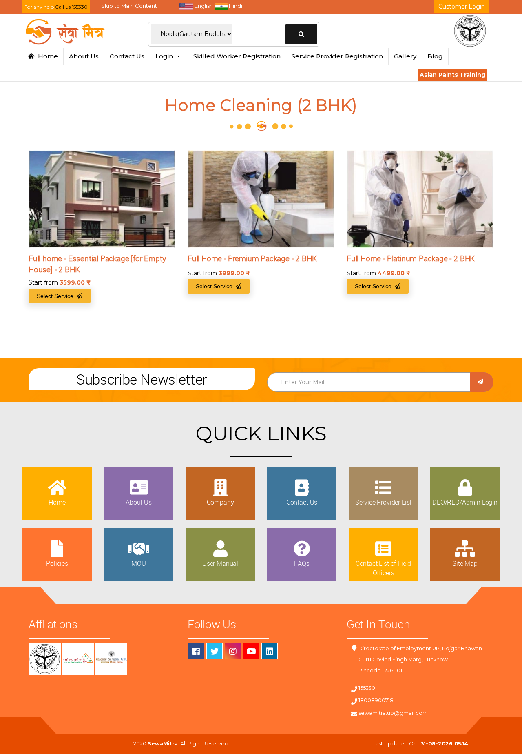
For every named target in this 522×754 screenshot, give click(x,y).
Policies (57, 563)
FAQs (301, 563)
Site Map (465, 563)
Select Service (57, 296)
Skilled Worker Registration (237, 56)
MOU (138, 563)
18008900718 (376, 700)
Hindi (235, 5)
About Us (84, 56)
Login (165, 56)
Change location (301, 34)
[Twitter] (214, 651)
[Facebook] (196, 651)
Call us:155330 (71, 7)
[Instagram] (233, 651)
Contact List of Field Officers (383, 568)
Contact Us (127, 56)
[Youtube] (251, 651)
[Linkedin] (269, 651)
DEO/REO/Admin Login (465, 502)
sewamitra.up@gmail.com (393, 713)
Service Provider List (383, 502)
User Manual (220, 563)
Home (46, 56)
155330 (366, 688)
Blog (435, 56)
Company (220, 502)
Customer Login (461, 6)
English (203, 5)
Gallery (405, 56)
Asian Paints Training (452, 74)
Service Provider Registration (337, 56)
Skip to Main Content (129, 5)
